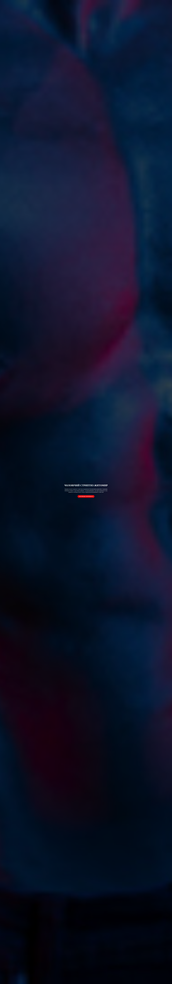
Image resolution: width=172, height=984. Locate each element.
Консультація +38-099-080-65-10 (86, 496)
